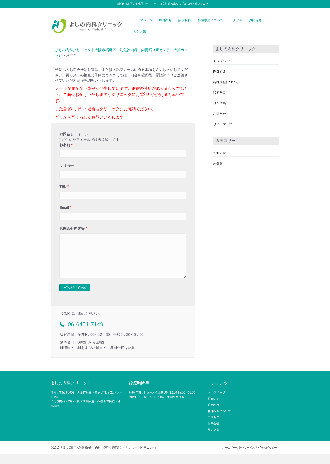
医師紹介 (165, 20)
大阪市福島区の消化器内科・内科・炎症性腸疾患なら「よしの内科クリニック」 (108, 447)
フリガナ (66, 166)
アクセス (236, 20)
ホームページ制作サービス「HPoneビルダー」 (250, 447)
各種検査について (210, 20)
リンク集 (140, 31)
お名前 (66, 145)
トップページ (143, 20)
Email (65, 207)
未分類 (218, 163)
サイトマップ (222, 124)
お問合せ (255, 20)
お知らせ (219, 153)
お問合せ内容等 (73, 228)
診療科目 (184, 20)
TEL (64, 187)
